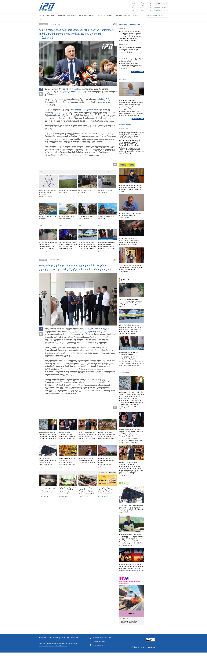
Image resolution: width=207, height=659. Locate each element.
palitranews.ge (82, 467)
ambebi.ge (42, 441)
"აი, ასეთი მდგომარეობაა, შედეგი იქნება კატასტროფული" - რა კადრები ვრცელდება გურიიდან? (48, 246)
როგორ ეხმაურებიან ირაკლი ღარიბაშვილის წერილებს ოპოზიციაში (86, 460)
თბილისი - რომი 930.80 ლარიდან (106, 217)
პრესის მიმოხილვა (127, 125)
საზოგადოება (72, 15)
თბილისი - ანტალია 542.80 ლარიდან (48, 217)
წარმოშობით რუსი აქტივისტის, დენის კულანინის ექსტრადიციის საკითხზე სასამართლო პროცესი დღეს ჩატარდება (131, 63)
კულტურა (127, 15)
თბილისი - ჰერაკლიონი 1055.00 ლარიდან (67, 217)
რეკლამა (74, 642)
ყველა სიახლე (137, 71)
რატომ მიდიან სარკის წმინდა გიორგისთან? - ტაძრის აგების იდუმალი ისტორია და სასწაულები (130, 268)
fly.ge (40, 225)
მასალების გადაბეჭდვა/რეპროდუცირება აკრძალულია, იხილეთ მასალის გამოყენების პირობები (58, 649)
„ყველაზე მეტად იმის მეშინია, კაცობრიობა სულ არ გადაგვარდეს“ (130, 215)
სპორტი (110, 15)
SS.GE (42, 172)
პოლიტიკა (51, 15)
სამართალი (61, 15)
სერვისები (65, 642)
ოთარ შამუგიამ (102, 329)
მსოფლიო (83, 15)
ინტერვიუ (123, 79)
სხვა (41, 19)
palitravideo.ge (43, 251)
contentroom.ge (43, 496)
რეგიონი (92, 15)
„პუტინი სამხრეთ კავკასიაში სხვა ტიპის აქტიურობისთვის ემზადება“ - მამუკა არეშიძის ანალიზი (130, 188)
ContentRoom (112, 472)
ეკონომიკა (101, 15)
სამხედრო (118, 15)
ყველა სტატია (137, 118)
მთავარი (42, 15)
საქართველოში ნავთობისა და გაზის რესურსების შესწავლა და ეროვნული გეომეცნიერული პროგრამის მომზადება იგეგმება (131, 567)
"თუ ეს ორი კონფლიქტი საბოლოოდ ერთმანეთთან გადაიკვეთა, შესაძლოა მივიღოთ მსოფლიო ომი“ (129, 241)
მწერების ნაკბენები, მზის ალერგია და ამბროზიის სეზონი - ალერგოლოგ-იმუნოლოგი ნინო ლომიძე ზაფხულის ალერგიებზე (68, 491)
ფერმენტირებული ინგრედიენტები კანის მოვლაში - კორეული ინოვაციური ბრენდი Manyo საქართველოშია (106, 491)
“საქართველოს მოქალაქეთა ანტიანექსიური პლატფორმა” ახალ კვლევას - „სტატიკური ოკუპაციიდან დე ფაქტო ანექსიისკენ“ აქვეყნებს (130, 36)
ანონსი (135, 15)
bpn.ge (134, 3)
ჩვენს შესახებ (53, 642)
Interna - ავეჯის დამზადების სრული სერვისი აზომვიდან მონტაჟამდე (48, 490)
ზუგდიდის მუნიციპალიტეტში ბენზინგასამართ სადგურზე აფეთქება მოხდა (130, 50)
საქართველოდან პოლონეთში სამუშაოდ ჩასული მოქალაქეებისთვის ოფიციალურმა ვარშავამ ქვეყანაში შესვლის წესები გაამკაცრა (107, 464)
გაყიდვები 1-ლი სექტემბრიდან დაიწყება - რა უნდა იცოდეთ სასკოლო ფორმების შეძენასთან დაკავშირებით (47, 463)
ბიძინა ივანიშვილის (80, 92)
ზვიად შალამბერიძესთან (83, 331)
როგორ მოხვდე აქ (108, 172)
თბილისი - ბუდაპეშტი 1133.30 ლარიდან (85, 217)
